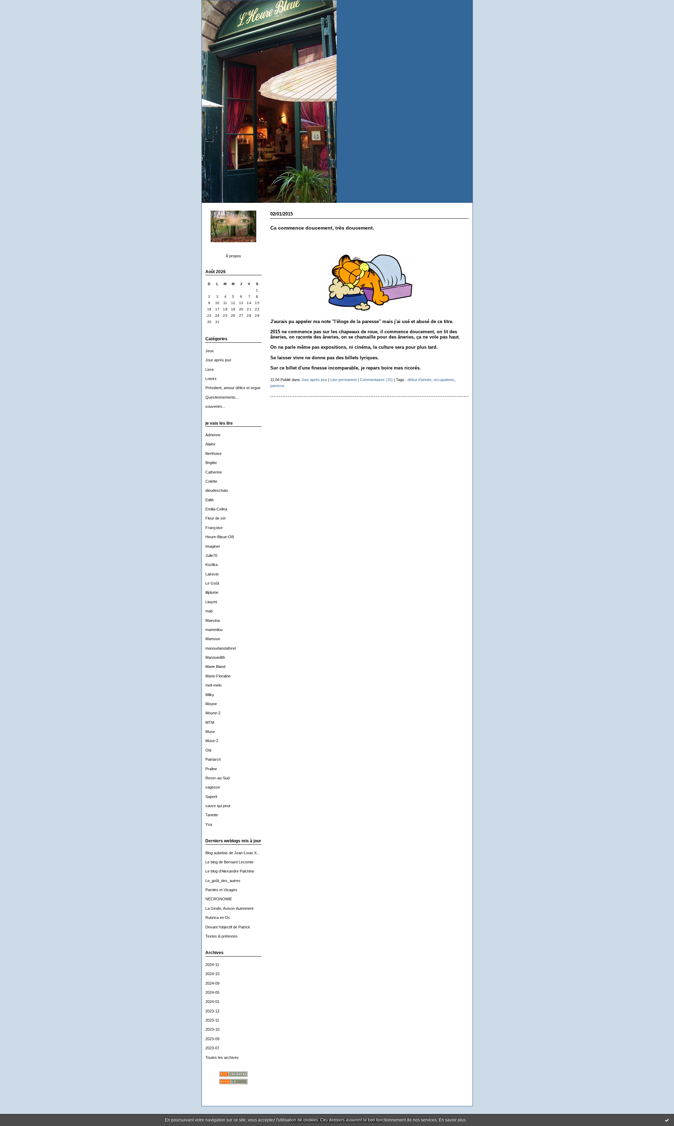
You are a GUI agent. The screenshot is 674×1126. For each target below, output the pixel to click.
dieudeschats (216, 490)
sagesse (212, 787)
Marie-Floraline (218, 676)
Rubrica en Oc (217, 917)
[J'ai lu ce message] (667, 1120)
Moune (211, 704)
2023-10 (212, 1029)
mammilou (214, 630)
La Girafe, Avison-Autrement (229, 908)
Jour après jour (218, 360)
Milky (209, 695)
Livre (209, 369)
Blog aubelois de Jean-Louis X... (232, 853)
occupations (444, 380)
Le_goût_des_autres (222, 881)
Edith (209, 500)
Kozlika (211, 564)
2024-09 (212, 983)
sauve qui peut (217, 806)
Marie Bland (215, 666)
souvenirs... (215, 406)
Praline (211, 769)
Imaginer (212, 546)
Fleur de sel (215, 518)
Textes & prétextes (221, 936)
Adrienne (212, 435)
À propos (233, 256)
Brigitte (211, 463)
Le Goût (212, 583)
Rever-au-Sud (217, 778)
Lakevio (212, 574)
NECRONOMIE (218, 899)
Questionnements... (222, 397)
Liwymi (211, 602)
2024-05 (212, 992)
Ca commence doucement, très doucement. (322, 228)
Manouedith (215, 657)
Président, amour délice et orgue (232, 388)
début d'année (419, 380)
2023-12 (212, 1011)
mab (209, 611)
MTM (209, 722)
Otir (208, 750)
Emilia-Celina (216, 509)
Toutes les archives (222, 1057)
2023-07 (212, 1048)
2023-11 (212, 1020)
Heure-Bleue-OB (219, 537)
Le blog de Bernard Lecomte (229, 862)
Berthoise (213, 453)
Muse (210, 731)
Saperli (211, 796)
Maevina (212, 620)
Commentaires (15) (376, 380)
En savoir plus (452, 1120)
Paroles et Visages (221, 890)
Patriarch (213, 759)
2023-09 (212, 1039)
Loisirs (211, 379)
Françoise (214, 528)
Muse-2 (211, 741)
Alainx (210, 444)
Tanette (211, 815)
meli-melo (213, 685)
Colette (211, 481)
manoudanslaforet (220, 648)
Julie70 (211, 555)
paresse (277, 386)
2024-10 (212, 974)
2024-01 (212, 1001)
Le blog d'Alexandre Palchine (229, 871)
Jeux (209, 351)
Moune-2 (212, 713)
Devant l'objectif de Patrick (227, 927)
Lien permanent (343, 380)
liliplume (211, 592)
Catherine (213, 472)
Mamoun (212, 639)
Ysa (208, 824)
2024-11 (212, 965)
